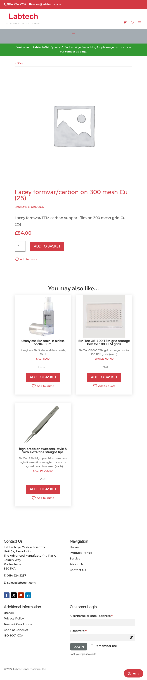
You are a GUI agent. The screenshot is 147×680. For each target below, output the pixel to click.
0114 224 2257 (16, 575)
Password (78, 631)
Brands (9, 612)
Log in (79, 647)
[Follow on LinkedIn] (28, 595)
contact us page (75, 51)
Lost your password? (83, 654)
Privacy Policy (14, 618)
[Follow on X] (14, 595)
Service (75, 558)
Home (74, 547)
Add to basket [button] (43, 377)
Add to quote (28, 259)
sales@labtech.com (21, 582)
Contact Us (78, 570)
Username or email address (91, 615)
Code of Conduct (16, 630)
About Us (76, 564)
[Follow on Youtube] (21, 595)
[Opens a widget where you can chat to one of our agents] (133, 673)
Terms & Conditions (18, 624)
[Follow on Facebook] (7, 595)
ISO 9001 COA (13, 635)
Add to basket (47, 246)
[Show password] (131, 637)
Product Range (81, 552)
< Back (19, 63)
